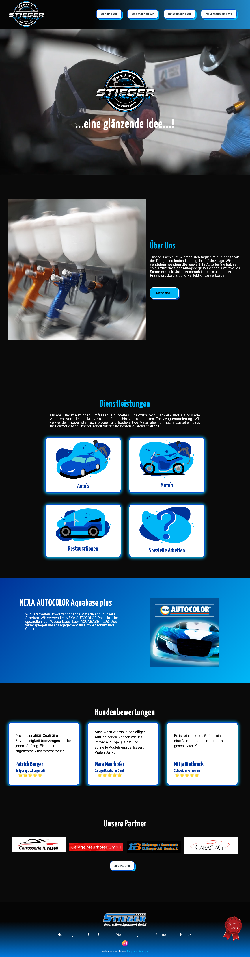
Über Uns (95, 934)
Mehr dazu (164, 293)
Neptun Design (137, 951)
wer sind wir (109, 13)
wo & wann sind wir (219, 13)
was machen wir (143, 13)
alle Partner (122, 865)
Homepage (66, 934)
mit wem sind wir (179, 13)
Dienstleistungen (128, 934)
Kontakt (186, 934)
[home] (26, 14)
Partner (161, 934)
